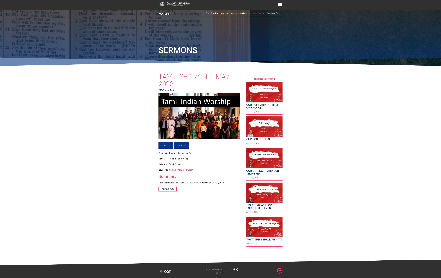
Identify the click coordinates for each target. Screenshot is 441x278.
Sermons (253, 13)
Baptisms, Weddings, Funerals (270, 13)
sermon (173, 170)
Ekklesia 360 (220, 273)
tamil (191, 170)
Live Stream (224, 13)
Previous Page (168, 189)
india (179, 170)
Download (182, 145)
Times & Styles (212, 13)
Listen (166, 145)
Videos (234, 13)
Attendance (242, 13)
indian (185, 170)
